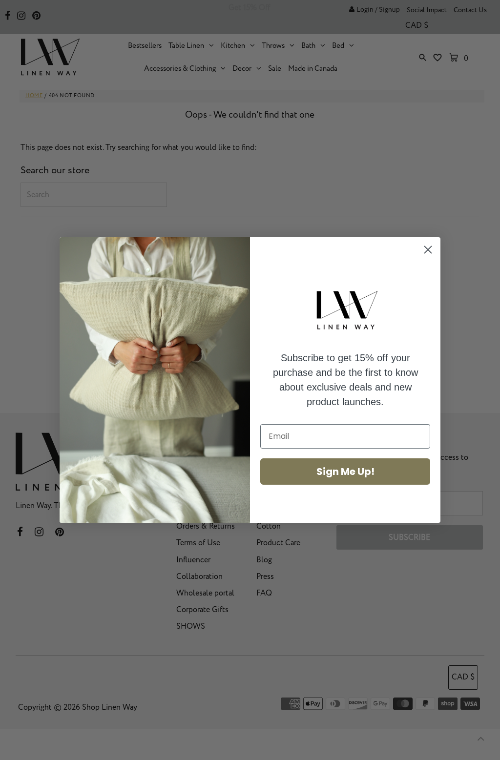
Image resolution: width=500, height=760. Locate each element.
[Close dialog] (428, 249)
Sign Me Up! (345, 471)
